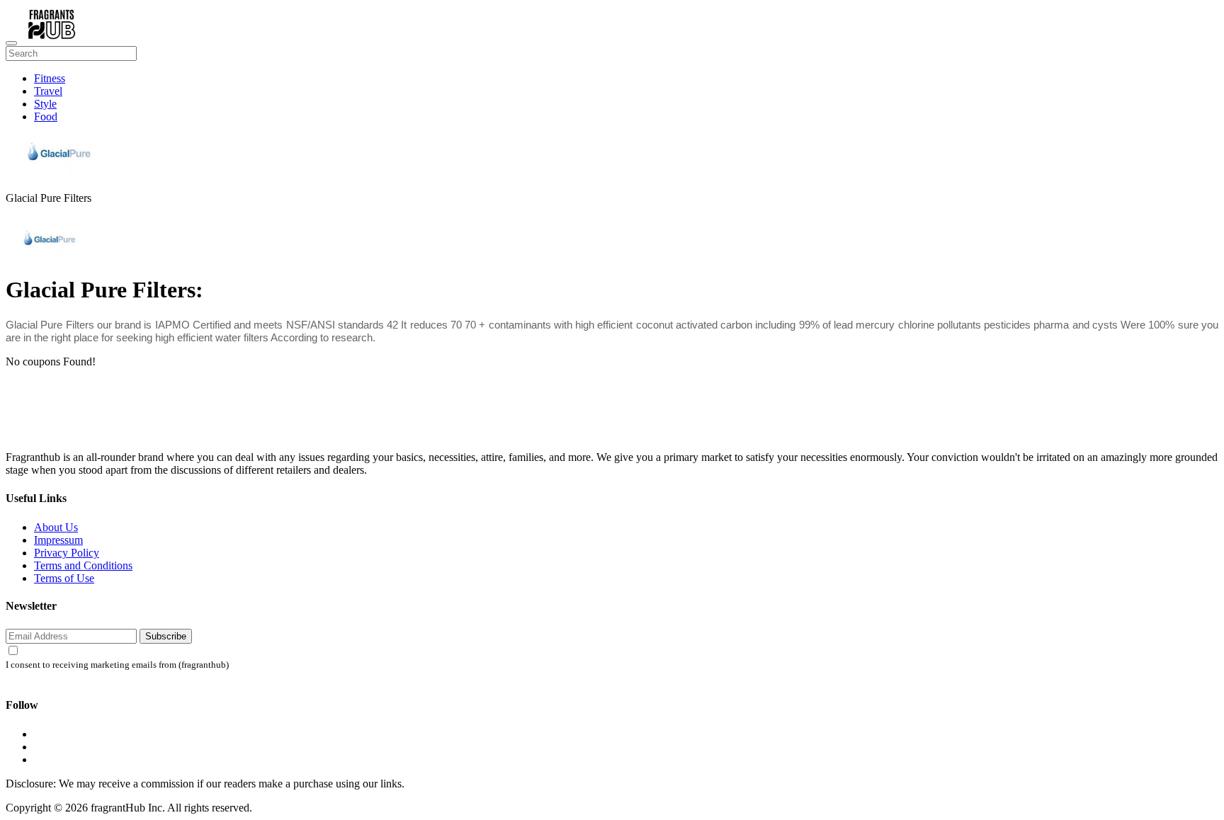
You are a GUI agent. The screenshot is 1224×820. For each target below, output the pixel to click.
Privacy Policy (66, 553)
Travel (48, 91)
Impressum (58, 540)
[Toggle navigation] (11, 43)
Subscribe (165, 636)
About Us (56, 527)
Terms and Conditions (83, 565)
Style (45, 104)
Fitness (49, 78)
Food (45, 116)
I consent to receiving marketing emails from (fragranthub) (117, 665)
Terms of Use (64, 578)
